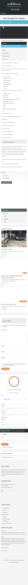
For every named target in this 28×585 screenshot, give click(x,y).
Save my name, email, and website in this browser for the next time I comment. (14, 364)
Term (2, 395)
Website (3, 357)
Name (3, 345)
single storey (6, 175)
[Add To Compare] (1, 27)
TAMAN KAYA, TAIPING (6, 249)
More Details (4, 252)
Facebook (6, 213)
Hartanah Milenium (6, 508)
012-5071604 (15, 9)
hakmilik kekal (5, 521)
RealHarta (4, 516)
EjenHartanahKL (5, 514)
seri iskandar (9, 22)
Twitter (5, 216)
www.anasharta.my (9, 134)
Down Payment (4, 417)
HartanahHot (4, 512)
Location (4, 434)
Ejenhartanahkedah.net (6, 523)
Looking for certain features (7, 447)
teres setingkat (6, 178)
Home (2, 22)
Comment (3, 329)
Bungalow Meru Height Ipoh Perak (8, 304)
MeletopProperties (6, 519)
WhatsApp (6, 219)
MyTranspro (16, 562)
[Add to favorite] (3, 28)
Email (5, 222)
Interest (2, 404)
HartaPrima (4, 510)
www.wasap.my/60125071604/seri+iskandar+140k (11, 116)
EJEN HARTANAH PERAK (9, 142)
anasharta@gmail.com (8, 131)
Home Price (3, 410)
